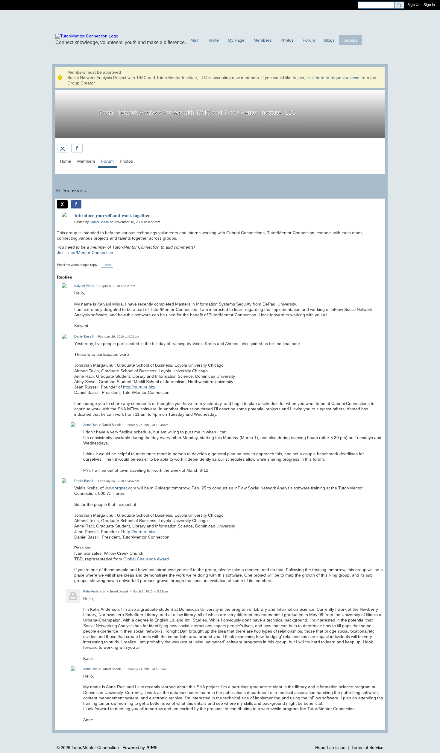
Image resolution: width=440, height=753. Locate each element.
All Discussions (70, 190)
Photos (126, 161)
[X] (62, 148)
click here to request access (333, 77)
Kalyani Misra (84, 286)
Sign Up (414, 5)
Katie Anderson (94, 591)
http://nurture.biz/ (139, 387)
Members (86, 161)
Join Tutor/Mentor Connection (85, 252)
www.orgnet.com (120, 488)
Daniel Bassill (99, 222)
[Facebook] (77, 148)
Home (65, 161)
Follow (107, 265)
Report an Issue (330, 747)
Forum (107, 161)
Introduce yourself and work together (112, 215)
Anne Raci (90, 425)
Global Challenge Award (146, 559)
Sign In (429, 5)
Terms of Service (367, 747)
